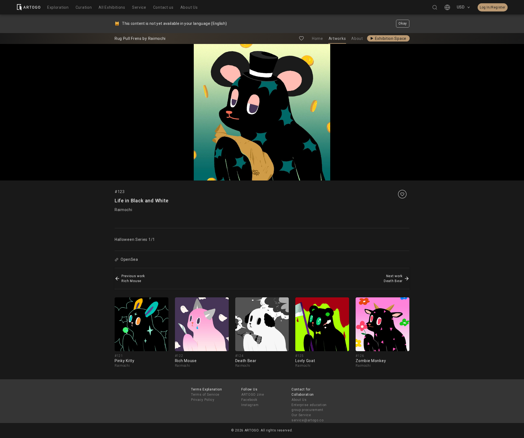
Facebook (249, 400)
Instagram (249, 405)
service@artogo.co (307, 420)
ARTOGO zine (252, 394)
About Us (299, 400)
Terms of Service (205, 394)
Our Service (301, 415)
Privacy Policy (203, 400)
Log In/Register (492, 7)
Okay (402, 23)
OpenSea (129, 259)
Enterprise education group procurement (309, 407)
